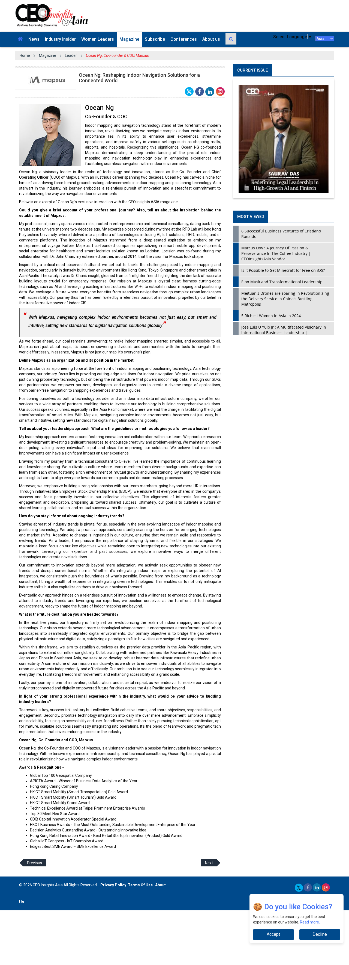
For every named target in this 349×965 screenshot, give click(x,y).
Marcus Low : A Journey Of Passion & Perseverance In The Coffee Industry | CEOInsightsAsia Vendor (276, 253)
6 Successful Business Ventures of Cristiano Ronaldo (281, 233)
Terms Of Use (140, 885)
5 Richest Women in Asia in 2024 (271, 315)
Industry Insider (60, 39)
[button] (20, 39)
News (34, 39)
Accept (273, 934)
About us (211, 39)
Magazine (129, 39)
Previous (34, 863)
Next (209, 863)
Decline (319, 934)
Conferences (183, 39)
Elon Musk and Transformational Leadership (282, 281)
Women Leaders (97, 39)
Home (25, 55)
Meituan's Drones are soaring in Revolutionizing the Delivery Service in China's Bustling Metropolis (285, 299)
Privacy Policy (113, 885)
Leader (71, 55)
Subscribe (155, 39)
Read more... (310, 922)
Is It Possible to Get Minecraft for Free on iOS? (283, 270)
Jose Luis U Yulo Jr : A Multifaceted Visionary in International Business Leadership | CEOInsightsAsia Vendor (283, 332)
